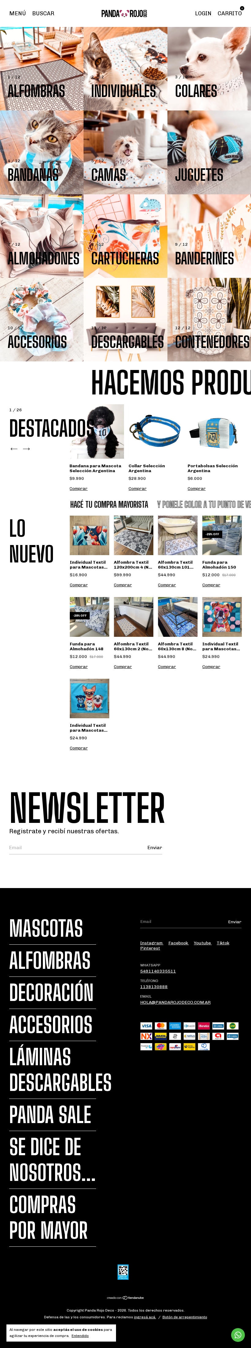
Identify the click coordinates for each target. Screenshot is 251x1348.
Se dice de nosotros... (52, 1160)
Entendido (80, 1336)
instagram (151, 943)
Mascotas (46, 928)
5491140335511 (158, 971)
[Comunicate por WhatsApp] (238, 1335)
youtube (203, 943)
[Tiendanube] (126, 1298)
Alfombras (50, 960)
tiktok (223, 943)
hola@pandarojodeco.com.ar (175, 1002)
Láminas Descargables (60, 1070)
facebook (178, 943)
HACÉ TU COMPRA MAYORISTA (81, 504)
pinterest (150, 948)
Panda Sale (50, 1115)
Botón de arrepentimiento (185, 1317)
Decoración (51, 993)
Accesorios (50, 1025)
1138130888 (154, 986)
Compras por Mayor (48, 1217)
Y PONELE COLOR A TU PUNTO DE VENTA (181, 504)
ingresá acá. (145, 1317)
